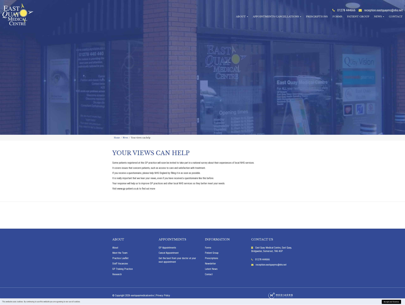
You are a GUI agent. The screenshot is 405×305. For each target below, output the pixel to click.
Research (117, 274)
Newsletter (210, 263)
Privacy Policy (163, 295)
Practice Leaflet (120, 258)
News (378, 16)
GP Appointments (167, 247)
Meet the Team (120, 252)
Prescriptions (317, 16)
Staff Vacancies (120, 263)
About (241, 16)
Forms (337, 16)
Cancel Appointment (169, 252)
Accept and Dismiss (391, 302)
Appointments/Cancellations (276, 16)
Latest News (211, 268)
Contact (396, 16)
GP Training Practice (122, 268)
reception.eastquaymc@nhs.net (383, 10)
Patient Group (358, 16)
